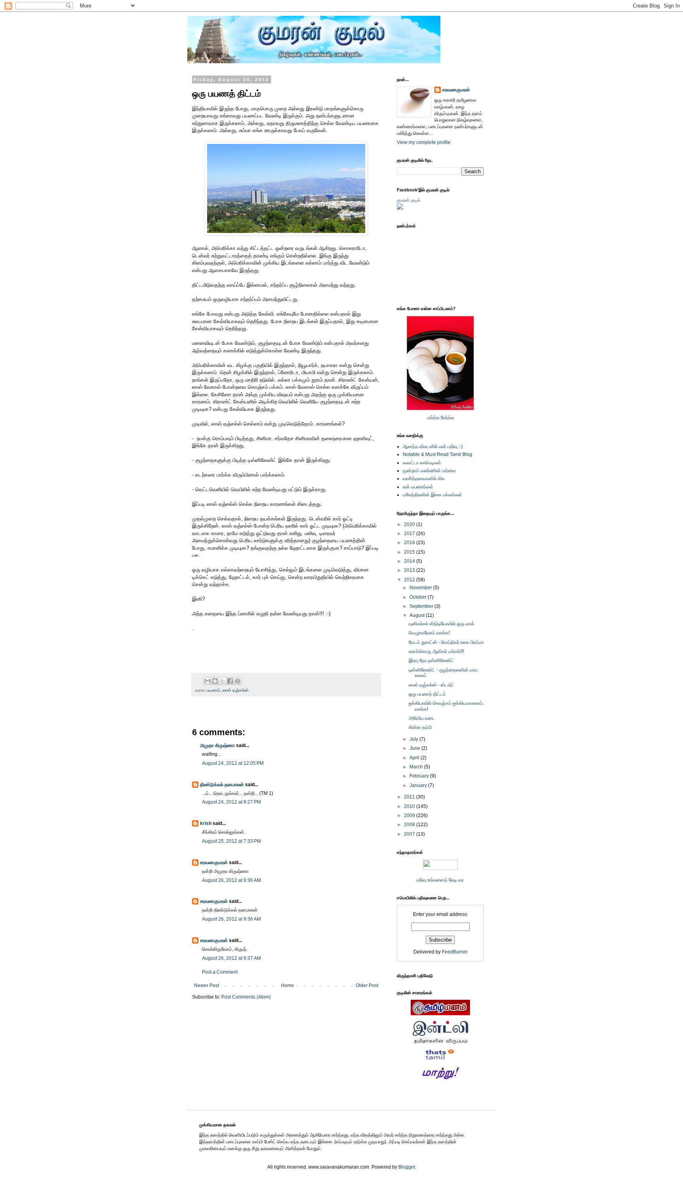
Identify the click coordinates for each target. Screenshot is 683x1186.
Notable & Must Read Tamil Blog (437, 454)
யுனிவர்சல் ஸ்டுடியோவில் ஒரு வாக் (441, 623)
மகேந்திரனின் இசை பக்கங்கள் (432, 494)
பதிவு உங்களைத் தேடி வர (440, 880)
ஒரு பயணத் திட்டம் (427, 694)
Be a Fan (382, 637)
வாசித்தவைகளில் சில (424, 478)
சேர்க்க (447, 417)
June (415, 748)
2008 (410, 824)
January (418, 785)
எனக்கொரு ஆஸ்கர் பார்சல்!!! (436, 651)
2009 (410, 815)
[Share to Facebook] (230, 681)
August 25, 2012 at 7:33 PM (231, 841)
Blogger (406, 1167)
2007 (410, 834)
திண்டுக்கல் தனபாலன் (222, 784)
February (419, 776)
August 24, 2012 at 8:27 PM (231, 802)
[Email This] (207, 681)
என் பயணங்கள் (418, 487)
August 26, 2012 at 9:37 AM (231, 958)
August (417, 615)
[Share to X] (222, 681)
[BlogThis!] (215, 681)
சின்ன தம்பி (420, 727)
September (421, 606)
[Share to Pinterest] (238, 681)
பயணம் (213, 690)
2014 (410, 561)
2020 (410, 524)
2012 (410, 580)
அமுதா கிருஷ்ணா (217, 745)
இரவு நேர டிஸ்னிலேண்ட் (431, 660)
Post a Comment (220, 972)
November (421, 587)
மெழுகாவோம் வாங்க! (429, 633)
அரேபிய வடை (422, 718)
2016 (410, 542)
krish (205, 823)
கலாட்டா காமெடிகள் (422, 462)
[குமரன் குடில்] (400, 208)
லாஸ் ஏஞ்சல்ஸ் (236, 690)
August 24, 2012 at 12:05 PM (233, 763)
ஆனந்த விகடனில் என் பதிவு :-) (433, 446)
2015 (410, 552)
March (416, 767)
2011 (410, 797)
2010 (410, 806)
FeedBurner (455, 952)
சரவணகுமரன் (214, 862)
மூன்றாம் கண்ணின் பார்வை (429, 470)
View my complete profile (424, 142)
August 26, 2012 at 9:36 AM (231, 880)
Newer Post (206, 985)
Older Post (367, 985)
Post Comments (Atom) (246, 997)
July (414, 739)
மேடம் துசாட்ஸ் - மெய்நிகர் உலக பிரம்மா (446, 642)
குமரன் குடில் (408, 200)
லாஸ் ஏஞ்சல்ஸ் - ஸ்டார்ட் (432, 685)
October (418, 597)
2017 (410, 533)
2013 (410, 570)
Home (287, 985)
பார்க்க (433, 417)
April (415, 757)
